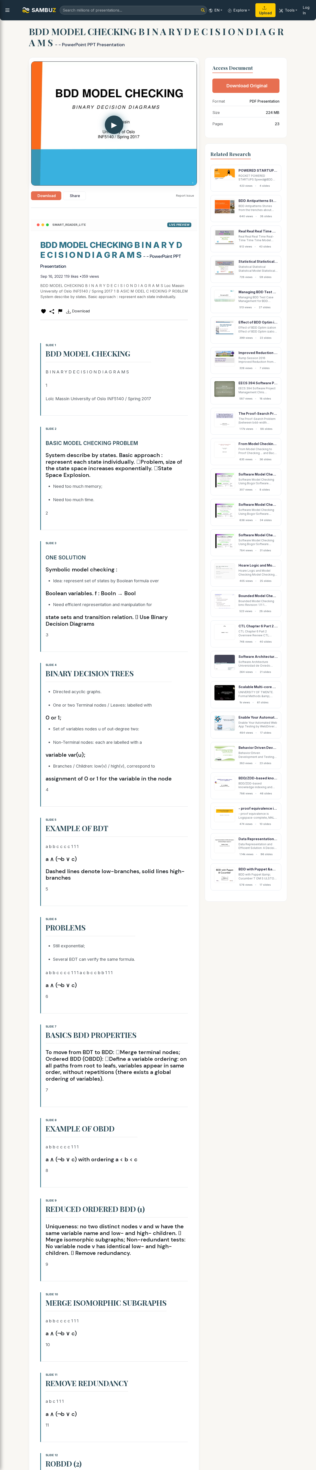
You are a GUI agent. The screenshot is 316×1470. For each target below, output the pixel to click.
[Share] (52, 311)
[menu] (7, 10)
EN (217, 10)
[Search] (203, 10)
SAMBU (43, 10)
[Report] (60, 311)
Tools (289, 10)
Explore (240, 10)
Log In (306, 10)
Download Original (246, 85)
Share (75, 195)
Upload (265, 13)
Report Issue (185, 195)
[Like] (43, 311)
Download (46, 195)
